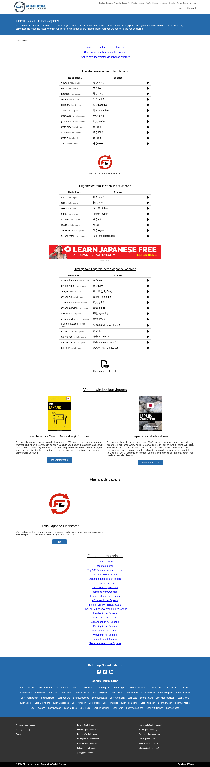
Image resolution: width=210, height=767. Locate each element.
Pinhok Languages (31, 764)
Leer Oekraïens (42, 702)
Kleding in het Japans (105, 626)
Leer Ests (40, 692)
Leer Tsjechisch (101, 708)
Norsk (185, 3)
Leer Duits (185, 687)
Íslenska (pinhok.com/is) (149, 748)
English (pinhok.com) (86, 725)
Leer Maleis (183, 697)
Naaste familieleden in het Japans (105, 47)
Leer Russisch (148, 702)
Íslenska (192, 3)
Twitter (191, 764)
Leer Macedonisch (165, 697)
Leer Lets (132, 697)
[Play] (148, 82)
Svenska (172, 3)
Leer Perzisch (79, 702)
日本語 (148, 3)
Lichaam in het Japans (105, 574)
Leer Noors (26, 702)
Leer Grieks (116, 692)
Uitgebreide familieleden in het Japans (105, 52)
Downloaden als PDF (105, 371)
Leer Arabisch (45, 687)
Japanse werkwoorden (105, 591)
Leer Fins (52, 692)
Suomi (164, 3)
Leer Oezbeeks (61, 702)
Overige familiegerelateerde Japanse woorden (105, 57)
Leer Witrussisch (154, 708)
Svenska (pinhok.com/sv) (149, 734)
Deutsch (109, 3)
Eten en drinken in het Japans (105, 604)
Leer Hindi (150, 692)
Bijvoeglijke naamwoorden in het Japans (105, 609)
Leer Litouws (146, 697)
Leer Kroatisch (117, 697)
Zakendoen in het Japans (105, 622)
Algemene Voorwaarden (26, 725)
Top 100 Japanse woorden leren (105, 570)
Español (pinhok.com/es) (87, 743)
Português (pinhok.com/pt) (88, 739)
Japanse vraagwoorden (105, 587)
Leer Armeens (62, 687)
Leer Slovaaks (182, 702)
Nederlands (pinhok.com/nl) (150, 725)
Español (134, 3)
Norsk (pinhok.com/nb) (148, 743)
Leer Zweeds (172, 708)
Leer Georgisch (99, 692)
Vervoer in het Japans (105, 635)
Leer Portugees (110, 702)
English (102, 3)
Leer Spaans (54, 708)
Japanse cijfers (105, 561)
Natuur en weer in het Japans (105, 643)
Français (117, 3)
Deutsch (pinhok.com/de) (87, 730)
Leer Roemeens (129, 702)
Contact (191, 8)
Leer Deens (170, 687)
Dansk (179, 3)
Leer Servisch (165, 702)
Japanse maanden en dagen (105, 579)
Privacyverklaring (23, 730)
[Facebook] (98, 672)
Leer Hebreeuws (133, 692)
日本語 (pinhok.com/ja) (86, 753)
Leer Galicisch (81, 692)
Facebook (182, 764)
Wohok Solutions (59, 764)
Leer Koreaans (99, 697)
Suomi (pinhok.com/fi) (148, 730)
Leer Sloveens (38, 708)
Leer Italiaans (48, 697)
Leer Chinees (155, 687)
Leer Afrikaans (27, 687)
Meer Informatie (59, 460)
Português (126, 3)
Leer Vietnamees (134, 708)
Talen (181, 8)
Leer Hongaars (165, 692)
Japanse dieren (105, 566)
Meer (59, 541)
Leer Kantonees (81, 697)
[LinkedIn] (111, 672)
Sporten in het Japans (105, 617)
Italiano (141, 3)
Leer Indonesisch (29, 697)
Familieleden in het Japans (105, 596)
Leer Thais (85, 708)
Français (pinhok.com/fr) (87, 734)
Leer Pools (94, 702)
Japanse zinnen (105, 583)
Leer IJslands (183, 692)
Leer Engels (26, 692)
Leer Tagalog (70, 708)
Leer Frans (65, 692)
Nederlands (156, 3)
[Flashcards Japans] (59, 520)
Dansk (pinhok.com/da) (148, 739)
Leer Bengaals (102, 687)
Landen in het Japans (105, 613)
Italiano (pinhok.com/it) (86, 748)
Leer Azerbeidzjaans (82, 687)
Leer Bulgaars (120, 687)
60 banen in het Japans (105, 600)
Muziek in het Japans (105, 639)
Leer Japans (22, 41)
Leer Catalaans (137, 687)
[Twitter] (105, 672)
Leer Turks (117, 708)
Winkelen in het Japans (105, 630)
